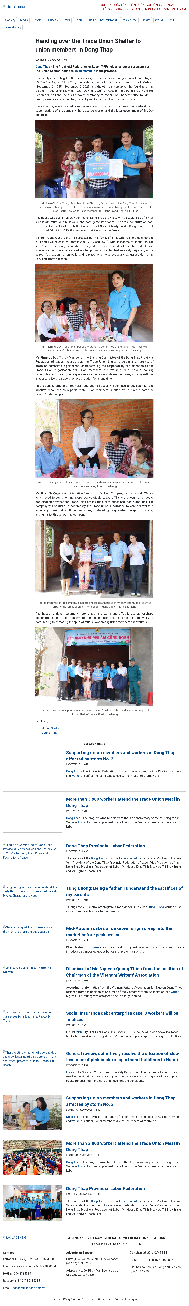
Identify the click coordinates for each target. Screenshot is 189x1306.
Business (52, 20)
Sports (37, 20)
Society (10, 20)
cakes (95, 947)
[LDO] (32, 768)
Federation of (128, 858)
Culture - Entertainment (102, 20)
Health (146, 20)
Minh (79, 1032)
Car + (171, 20)
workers (76, 775)
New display (13, 27)
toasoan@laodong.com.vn (28, 1288)
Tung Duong (156, 907)
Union (78, 20)
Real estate (129, 20)
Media (24, 20)
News (66, 20)
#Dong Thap (49, 732)
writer (175, 992)
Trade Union (85, 822)
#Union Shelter (51, 728)
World (159, 20)
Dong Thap (42, 66)
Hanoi (70, 1072)
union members (84, 71)
